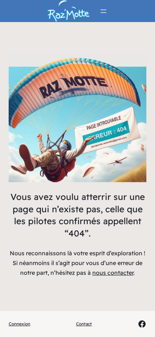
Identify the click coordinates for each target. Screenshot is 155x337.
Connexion (19, 324)
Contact (84, 324)
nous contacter (112, 272)
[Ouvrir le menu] (103, 11)
